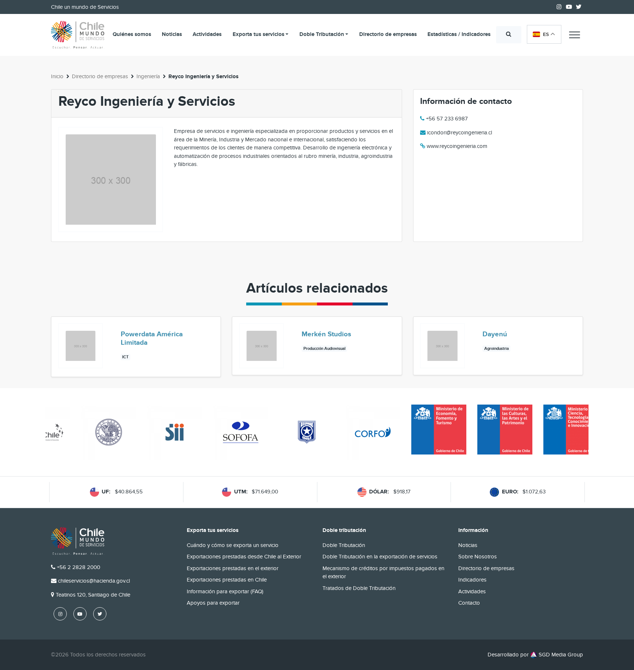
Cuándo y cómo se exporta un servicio (232, 545)
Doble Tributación (321, 34)
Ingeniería (148, 76)
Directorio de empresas (388, 34)
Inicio (57, 76)
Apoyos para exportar (213, 603)
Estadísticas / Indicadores (459, 34)
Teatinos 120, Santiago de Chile (93, 594)
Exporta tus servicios (258, 34)
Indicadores (472, 579)
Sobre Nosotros (477, 556)
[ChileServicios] (77, 541)
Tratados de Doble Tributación (359, 588)
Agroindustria (496, 348)
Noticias (172, 34)
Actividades (207, 34)
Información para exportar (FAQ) (225, 591)
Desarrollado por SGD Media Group (535, 654)
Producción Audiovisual (324, 348)
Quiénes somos (132, 34)
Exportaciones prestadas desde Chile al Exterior (244, 556)
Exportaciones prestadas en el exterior (232, 568)
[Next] (577, 346)
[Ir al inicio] (77, 34)
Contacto (469, 603)
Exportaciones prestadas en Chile (227, 579)
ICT (125, 357)
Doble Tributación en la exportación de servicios (380, 556)
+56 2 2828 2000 (78, 567)
